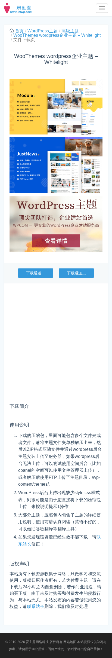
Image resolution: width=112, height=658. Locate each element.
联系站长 (35, 606)
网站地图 (69, 642)
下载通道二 (76, 273)
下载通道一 (35, 273)
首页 (19, 31)
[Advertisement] (56, 345)
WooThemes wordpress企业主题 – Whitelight (57, 35)
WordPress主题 (42, 31)
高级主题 (70, 31)
